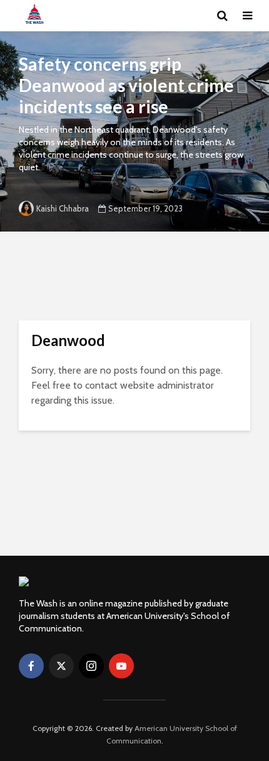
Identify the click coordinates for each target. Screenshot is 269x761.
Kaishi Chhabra (62, 208)
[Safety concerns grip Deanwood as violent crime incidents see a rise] (134, 131)
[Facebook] (31, 665)
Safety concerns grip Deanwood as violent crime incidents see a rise (126, 85)
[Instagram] (91, 665)
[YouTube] (121, 665)
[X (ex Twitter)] (61, 665)
